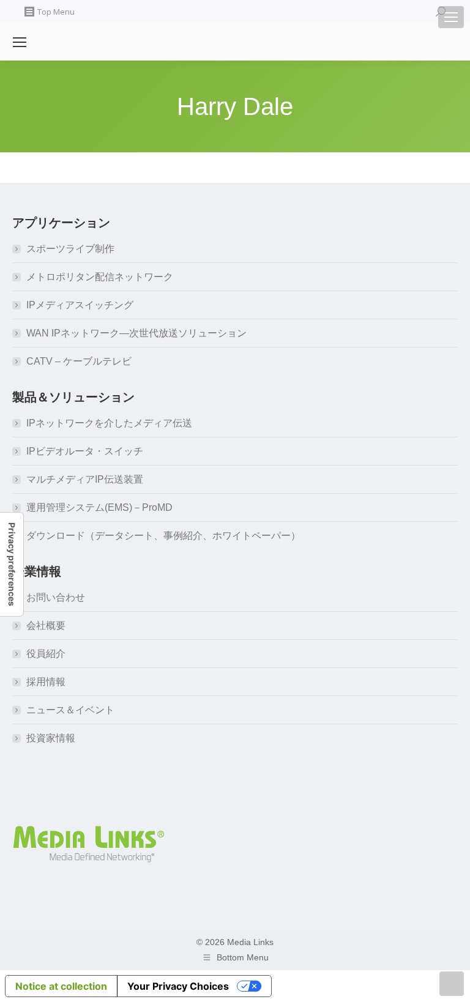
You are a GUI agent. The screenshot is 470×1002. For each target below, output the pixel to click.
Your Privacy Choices (178, 986)
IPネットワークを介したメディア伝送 (109, 423)
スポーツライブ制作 (70, 248)
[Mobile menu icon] (451, 17)
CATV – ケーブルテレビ (79, 361)
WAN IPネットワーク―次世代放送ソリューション (136, 333)
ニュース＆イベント (70, 710)
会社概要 (45, 625)
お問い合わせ (55, 597)
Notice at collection (61, 986)
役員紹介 (45, 653)
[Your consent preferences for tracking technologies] (11, 564)
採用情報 (45, 682)
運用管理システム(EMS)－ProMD (99, 507)
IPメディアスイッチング (79, 305)
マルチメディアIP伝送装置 (84, 479)
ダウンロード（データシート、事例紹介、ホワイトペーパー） (163, 535)
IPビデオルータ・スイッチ (84, 451)
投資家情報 (50, 738)
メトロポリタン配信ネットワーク (99, 277)
